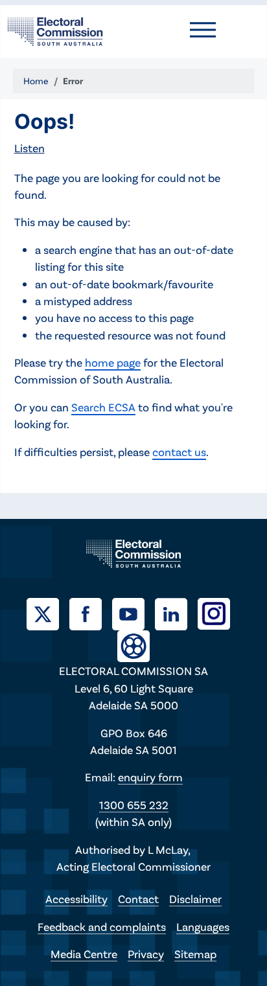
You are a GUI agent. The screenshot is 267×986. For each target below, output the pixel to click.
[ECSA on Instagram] (219, 612)
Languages (202, 926)
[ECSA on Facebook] (90, 612)
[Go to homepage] (55, 30)
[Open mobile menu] (203, 30)
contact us (179, 451)
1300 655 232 (133, 804)
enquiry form (150, 777)
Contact (138, 898)
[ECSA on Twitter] (48, 612)
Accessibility (76, 898)
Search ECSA (103, 407)
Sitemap (195, 953)
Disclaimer (195, 898)
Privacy (146, 953)
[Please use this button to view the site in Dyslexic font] (133, 644)
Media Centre (84, 953)
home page (113, 362)
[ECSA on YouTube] (133, 612)
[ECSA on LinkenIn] (176, 612)
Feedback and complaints (102, 926)
